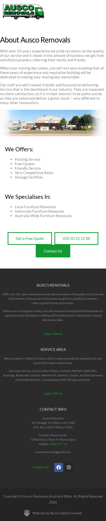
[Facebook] (58, 467)
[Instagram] (68, 467)
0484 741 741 (58, 444)
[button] (99, 12)
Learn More (53, 334)
